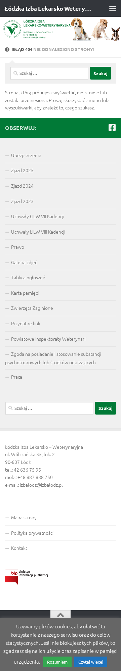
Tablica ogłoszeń (28, 277)
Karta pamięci (25, 292)
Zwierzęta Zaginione (32, 307)
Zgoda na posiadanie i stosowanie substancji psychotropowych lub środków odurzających (53, 358)
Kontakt (19, 547)
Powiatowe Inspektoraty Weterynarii (48, 338)
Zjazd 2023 (22, 201)
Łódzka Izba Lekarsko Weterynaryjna (47, 8)
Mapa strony (24, 517)
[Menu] (112, 8)
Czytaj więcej (90, 662)
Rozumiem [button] (57, 662)
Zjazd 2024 (22, 185)
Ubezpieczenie (26, 155)
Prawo (17, 246)
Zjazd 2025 (22, 170)
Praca (16, 376)
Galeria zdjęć (24, 262)
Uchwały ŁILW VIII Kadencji (38, 231)
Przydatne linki (26, 323)
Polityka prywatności (32, 532)
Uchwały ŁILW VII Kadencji (37, 216)
